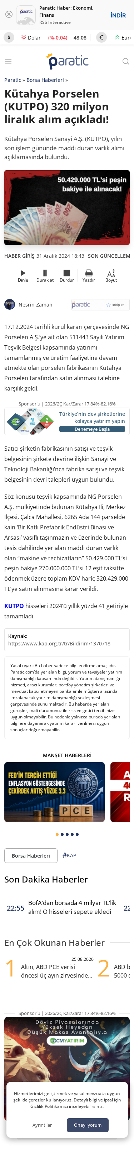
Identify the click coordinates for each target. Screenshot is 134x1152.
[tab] (57, 834)
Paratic (12, 80)
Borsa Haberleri (45, 80)
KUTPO (14, 606)
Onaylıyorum (87, 1125)
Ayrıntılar (42, 1125)
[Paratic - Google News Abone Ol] (100, 307)
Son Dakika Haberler (46, 879)
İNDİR (118, 15)
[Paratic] (67, 62)
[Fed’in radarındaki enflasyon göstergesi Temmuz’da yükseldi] (54, 792)
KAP (69, 855)
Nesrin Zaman (36, 304)
